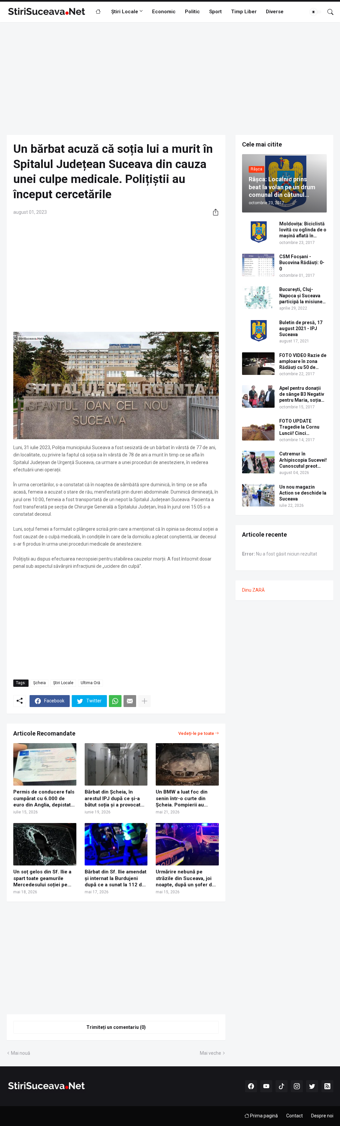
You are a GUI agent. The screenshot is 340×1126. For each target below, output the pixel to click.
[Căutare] (327, 12)
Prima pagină (263, 1115)
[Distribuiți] (213, 212)
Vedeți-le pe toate (196, 733)
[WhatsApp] (115, 701)
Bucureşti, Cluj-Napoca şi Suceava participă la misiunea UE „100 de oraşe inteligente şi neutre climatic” (302, 296)
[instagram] (297, 1086)
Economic (164, 12)
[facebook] (251, 1086)
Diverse (275, 12)
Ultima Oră (90, 683)
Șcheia (39, 683)
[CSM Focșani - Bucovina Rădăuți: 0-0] (258, 265)
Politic (192, 12)
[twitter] (312, 1086)
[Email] (130, 701)
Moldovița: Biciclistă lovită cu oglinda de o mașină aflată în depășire (302, 230)
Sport (215, 12)
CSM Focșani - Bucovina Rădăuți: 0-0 (301, 262)
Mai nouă (20, 1053)
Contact (294, 1115)
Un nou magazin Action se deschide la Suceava (302, 493)
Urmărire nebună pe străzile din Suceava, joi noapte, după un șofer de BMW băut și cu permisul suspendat (185, 878)
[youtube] (266, 1086)
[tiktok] (282, 1086)
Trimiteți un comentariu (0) (116, 1027)
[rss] (327, 1086)
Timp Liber (244, 12)
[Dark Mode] (315, 12)
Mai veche (210, 1053)
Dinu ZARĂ (253, 590)
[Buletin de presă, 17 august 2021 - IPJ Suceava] (258, 331)
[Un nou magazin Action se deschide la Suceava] (258, 495)
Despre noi (322, 1115)
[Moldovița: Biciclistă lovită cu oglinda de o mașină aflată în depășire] (258, 232)
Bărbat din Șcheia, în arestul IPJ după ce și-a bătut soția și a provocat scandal (112, 798)
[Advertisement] (170, 78)
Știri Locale (124, 12)
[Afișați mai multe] (144, 701)
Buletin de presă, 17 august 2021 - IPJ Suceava (300, 328)
